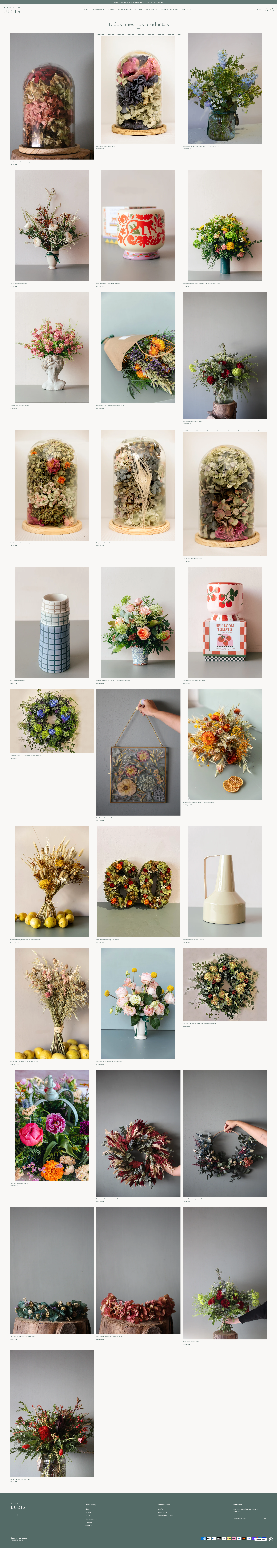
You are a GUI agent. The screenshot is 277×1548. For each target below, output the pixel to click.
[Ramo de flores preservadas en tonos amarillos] (52, 881)
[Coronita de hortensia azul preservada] (52, 1270)
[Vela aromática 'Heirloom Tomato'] (225, 622)
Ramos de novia (91, 1519)
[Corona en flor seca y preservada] (138, 1133)
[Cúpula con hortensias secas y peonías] (52, 485)
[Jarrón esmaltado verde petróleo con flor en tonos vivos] (225, 225)
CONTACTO (186, 10)
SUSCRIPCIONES (98, 10)
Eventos (88, 1522)
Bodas (87, 1515)
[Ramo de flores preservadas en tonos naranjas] (225, 744)
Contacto (88, 1525)
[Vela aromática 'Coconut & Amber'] (138, 225)
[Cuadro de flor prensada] (138, 752)
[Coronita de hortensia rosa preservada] (138, 1270)
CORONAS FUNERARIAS (169, 10)
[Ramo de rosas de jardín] (225, 1273)
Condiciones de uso (165, 1515)
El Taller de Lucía (22, 1538)
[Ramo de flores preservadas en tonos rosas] (52, 1003)
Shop (87, 1509)
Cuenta (259, 10)
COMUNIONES (151, 10)
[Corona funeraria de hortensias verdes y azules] (52, 721)
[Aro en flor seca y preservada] (225, 1133)
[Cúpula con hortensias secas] (138, 88)
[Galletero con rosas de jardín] (225, 355)
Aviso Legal (162, 1512)
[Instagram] (17, 1515)
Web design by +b (17, 1540)
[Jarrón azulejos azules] (52, 622)
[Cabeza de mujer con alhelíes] (52, 347)
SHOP (86, 10)
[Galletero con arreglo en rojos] (52, 1413)
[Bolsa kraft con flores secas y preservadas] (138, 347)
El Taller (88, 1512)
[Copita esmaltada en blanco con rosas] (138, 1003)
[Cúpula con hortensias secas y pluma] (138, 485)
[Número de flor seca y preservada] (138, 881)
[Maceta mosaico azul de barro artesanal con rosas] (138, 622)
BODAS (111, 10)
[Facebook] (12, 1515)
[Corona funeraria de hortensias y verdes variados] (225, 984)
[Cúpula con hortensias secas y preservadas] (52, 96)
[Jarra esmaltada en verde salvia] (225, 881)
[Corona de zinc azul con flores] (52, 1125)
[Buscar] (266, 9)
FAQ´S (160, 1509)
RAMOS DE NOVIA (124, 10)
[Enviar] (265, 1518)
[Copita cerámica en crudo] (52, 225)
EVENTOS (138, 10)
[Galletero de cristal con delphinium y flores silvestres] (225, 88)
